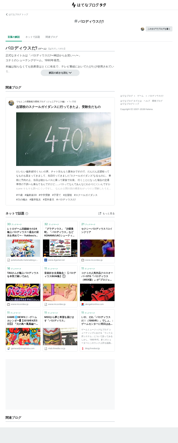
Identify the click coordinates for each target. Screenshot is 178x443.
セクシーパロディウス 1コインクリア (96, 230)
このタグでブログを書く (159, 28)
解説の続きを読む (58, 72)
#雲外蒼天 (48, 199)
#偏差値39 (31, 194)
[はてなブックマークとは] (26, 213)
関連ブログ (52, 36)
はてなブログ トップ (18, 14)
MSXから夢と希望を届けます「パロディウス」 (59, 319)
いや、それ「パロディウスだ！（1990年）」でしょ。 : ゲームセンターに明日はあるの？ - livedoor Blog (97, 321)
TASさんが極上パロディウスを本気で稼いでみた (23, 274)
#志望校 (67, 194)
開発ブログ (157, 100)
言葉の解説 (14, 36)
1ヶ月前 (72, 101)
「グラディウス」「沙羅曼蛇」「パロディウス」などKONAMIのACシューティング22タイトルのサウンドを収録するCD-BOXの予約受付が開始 (59, 232)
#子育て (56, 194)
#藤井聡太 (35, 199)
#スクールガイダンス (86, 194)
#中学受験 (44, 194)
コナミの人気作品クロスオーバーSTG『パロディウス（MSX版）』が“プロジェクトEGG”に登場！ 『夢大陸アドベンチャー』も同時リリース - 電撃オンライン (97, 276)
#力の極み (21, 199)
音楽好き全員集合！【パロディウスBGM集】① (60, 274)
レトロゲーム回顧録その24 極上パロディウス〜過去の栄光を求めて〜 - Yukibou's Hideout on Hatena (23, 232)
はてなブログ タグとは (131, 100)
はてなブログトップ (129, 103)
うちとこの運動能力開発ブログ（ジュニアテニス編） (41, 101)
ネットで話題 (32, 36)
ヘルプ (147, 100)
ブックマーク (14, 224)
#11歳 (19, 194)
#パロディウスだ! (66, 199)
